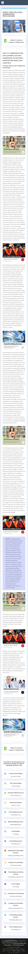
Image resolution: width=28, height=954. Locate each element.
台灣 (16, 952)
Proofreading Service (15, 841)
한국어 (23, 950)
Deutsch (9, 950)
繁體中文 (19, 950)
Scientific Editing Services (16, 793)
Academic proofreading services (15, 908)
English (17, 949)
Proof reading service (15, 927)
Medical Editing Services (15, 821)
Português (22, 949)
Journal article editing (16, 776)
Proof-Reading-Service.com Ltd (9, 942)
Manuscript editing (15, 805)
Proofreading (16, 831)
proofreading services (18, 945)
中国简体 (14, 950)
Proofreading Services (16, 812)
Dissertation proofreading (16, 896)
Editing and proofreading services (15, 855)
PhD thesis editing (15, 786)
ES (11, 952)
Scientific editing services (15, 795)
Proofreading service (15, 843)
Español (4, 950)
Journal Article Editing (16, 773)
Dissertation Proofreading (16, 893)
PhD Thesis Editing (15, 783)
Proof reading (15, 884)
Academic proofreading (15, 865)
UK (19, 952)
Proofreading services (16, 814)
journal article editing (18, 943)
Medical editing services (15, 824)
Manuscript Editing (15, 802)
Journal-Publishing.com (11, 940)
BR (9, 952)
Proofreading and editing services (15, 877)
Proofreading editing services (15, 920)
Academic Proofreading (15, 862)
